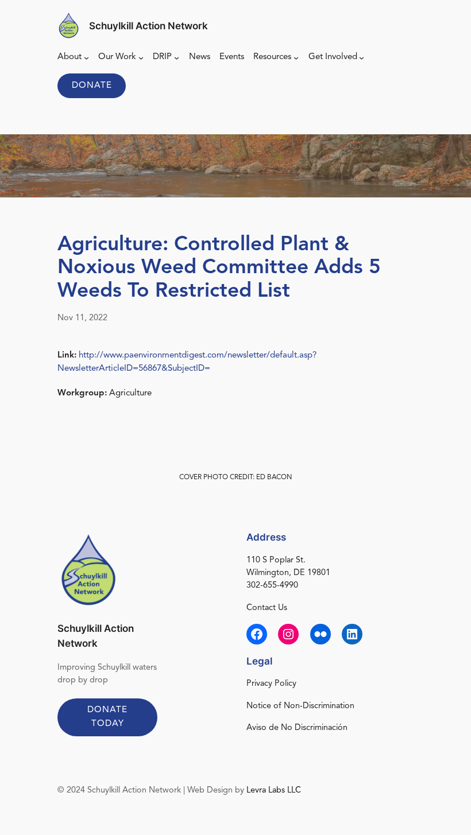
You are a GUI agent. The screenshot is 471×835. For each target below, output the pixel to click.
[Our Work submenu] (141, 57)
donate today (107, 717)
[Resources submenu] (296, 57)
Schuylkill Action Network (148, 26)
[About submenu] (86, 57)
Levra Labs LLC (273, 790)
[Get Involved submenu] (361, 57)
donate (92, 85)
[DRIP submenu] (176, 57)
